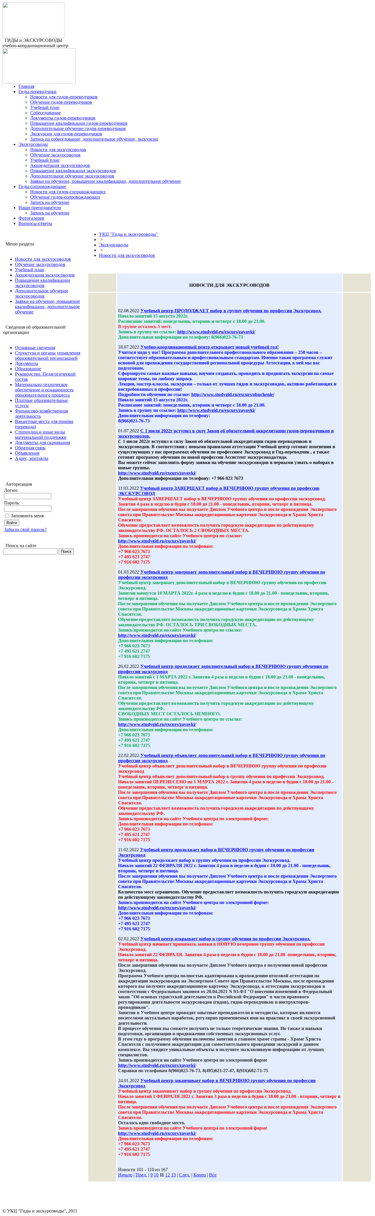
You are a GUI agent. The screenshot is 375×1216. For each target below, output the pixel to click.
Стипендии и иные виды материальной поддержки (41, 434)
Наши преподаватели (39, 207)
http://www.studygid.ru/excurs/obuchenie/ (232, 394)
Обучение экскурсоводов (55, 154)
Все (213, 1174)
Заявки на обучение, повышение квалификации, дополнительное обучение (105, 181)
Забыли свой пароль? (25, 529)
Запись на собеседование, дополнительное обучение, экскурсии (94, 139)
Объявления (27, 453)
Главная (26, 86)
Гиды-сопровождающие (42, 186)
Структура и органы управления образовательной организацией (47, 355)
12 (167, 1174)
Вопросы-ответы (35, 223)
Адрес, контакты (31, 458)
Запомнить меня (27, 515)
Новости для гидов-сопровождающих (68, 191)
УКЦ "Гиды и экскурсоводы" (128, 234)
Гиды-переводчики (37, 91)
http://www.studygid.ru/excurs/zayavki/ (216, 331)
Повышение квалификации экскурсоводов (73, 170)
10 (156, 1174)
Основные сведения (35, 347)
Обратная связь (30, 447)
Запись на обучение (49, 202)
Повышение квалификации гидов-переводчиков (78, 123)
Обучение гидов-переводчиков (61, 102)
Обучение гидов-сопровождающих (65, 197)
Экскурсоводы (33, 144)
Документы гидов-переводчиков (63, 117)
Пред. (141, 1174)
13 (173, 1174)
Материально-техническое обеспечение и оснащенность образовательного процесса (44, 390)
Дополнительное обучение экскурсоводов (72, 175)
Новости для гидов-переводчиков (64, 96)
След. (184, 1174)
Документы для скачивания (42, 442)
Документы (26, 363)
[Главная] (33, 36)
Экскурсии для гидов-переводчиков (66, 133)
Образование (28, 368)
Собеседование (45, 112)
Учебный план (44, 107)
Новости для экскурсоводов (58, 149)
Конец (199, 1174)
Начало (125, 1174)
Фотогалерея (31, 218)
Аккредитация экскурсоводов (60, 165)
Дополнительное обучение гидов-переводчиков (78, 128)
